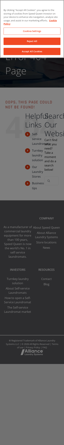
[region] (32, 29)
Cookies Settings (32, 31)
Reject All (32, 41)
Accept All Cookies (32, 51)
